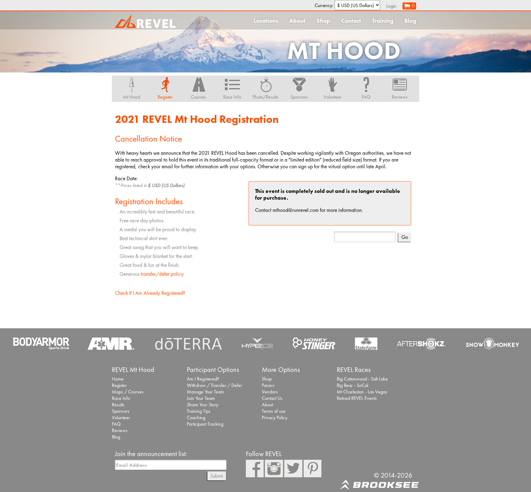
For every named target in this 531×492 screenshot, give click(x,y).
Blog (410, 21)
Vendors (270, 392)
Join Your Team (201, 398)
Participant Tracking (205, 424)
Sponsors (120, 411)
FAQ (116, 424)
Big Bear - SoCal (352, 385)
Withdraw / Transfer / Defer (214, 385)
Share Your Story (202, 404)
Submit (216, 476)
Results (118, 404)
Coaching (196, 417)
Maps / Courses (128, 392)
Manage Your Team (205, 392)
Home (118, 379)
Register (119, 385)
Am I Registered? (203, 379)
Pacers (268, 385)
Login (391, 6)
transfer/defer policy (162, 274)
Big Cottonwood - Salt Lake (362, 379)
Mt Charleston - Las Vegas (362, 392)
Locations (266, 21)
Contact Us (272, 398)
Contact (351, 21)
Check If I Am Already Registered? (150, 293)
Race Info (121, 398)
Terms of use (273, 411)
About (297, 21)
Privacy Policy (274, 417)
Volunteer (121, 417)
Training (382, 21)
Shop (323, 21)
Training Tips (198, 411)
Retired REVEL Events (357, 398)
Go (404, 237)
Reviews (120, 430)
